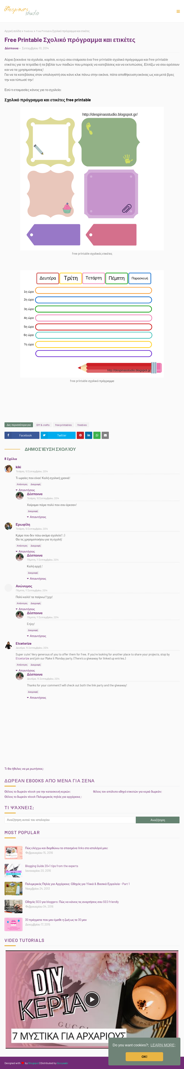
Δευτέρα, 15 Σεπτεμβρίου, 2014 (32, 647)
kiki (18, 467)
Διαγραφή (36, 484)
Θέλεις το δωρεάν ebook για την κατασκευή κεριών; (37, 791)
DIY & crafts (43, 424)
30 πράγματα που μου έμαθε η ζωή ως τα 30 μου (56, 920)
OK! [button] (144, 1056)
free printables (63, 424)
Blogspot (33, 1063)
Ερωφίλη (23, 524)
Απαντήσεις (27, 490)
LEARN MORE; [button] (163, 1045)
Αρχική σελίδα (12, 31)
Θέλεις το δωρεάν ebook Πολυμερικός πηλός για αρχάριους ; (43, 796)
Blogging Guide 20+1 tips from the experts (51, 866)
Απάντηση (22, 484)
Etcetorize (23, 643)
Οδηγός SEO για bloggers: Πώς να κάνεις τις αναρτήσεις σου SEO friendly (72, 902)
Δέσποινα (11, 48)
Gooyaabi (62, 1063)
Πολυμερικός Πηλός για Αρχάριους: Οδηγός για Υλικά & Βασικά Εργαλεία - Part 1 (77, 884)
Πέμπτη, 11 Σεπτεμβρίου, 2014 (43, 559)
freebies (28, 31)
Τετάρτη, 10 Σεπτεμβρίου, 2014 (32, 471)
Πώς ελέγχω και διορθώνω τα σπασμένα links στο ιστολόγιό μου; (66, 848)
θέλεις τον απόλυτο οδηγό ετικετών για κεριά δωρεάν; (127, 791)
